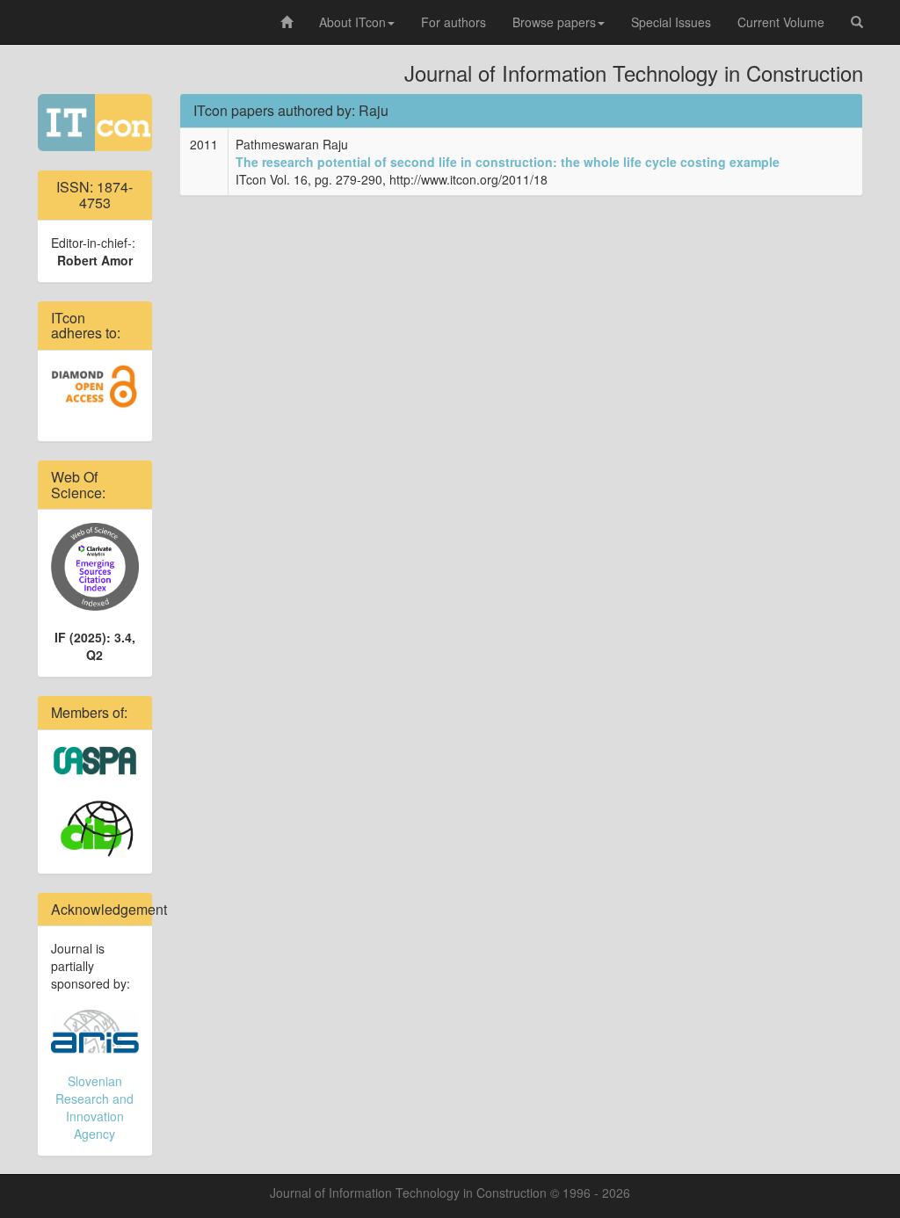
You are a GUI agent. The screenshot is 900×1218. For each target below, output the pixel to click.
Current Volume (780, 22)
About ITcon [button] (352, 22)
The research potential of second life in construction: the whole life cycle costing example (508, 161)
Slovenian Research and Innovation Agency (94, 1107)
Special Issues (671, 22)
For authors (453, 22)
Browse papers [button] (554, 22)
